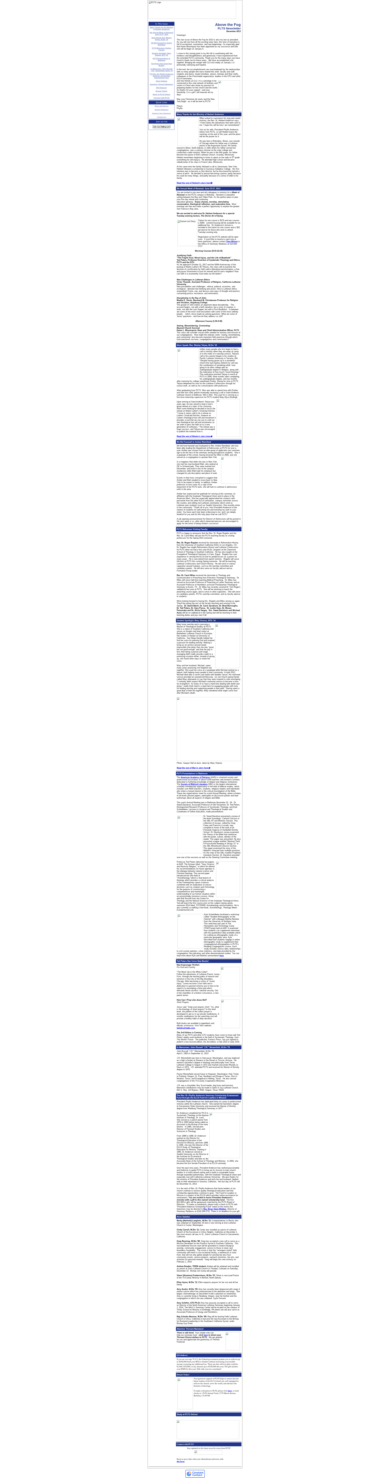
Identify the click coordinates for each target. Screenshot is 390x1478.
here (222, 955)
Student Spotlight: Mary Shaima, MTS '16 (161, 54)
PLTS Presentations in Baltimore (161, 59)
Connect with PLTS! (162, 98)
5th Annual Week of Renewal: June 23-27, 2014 (161, 33)
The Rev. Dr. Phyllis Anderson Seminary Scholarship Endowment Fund (161, 76)
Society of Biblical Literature (194, 784)
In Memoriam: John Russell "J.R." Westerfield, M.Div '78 (162, 70)
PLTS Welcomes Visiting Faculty (161, 49)
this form (180, 1461)
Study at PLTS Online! (161, 94)
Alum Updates (161, 81)
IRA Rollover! (161, 88)
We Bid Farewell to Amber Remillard (161, 44)
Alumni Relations (161, 110)
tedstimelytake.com (186, 1028)
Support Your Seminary (161, 113)
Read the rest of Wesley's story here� (194, 436)
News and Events (161, 106)
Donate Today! (161, 91)
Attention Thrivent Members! (161, 84)
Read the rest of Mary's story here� (193, 768)
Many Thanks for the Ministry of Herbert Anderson (161, 28)
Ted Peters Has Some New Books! (161, 64)
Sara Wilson (232, 241)
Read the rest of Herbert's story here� (195, 183)
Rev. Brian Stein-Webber (214, 1209)
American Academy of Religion (195, 777)
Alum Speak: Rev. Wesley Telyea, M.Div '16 (161, 39)
